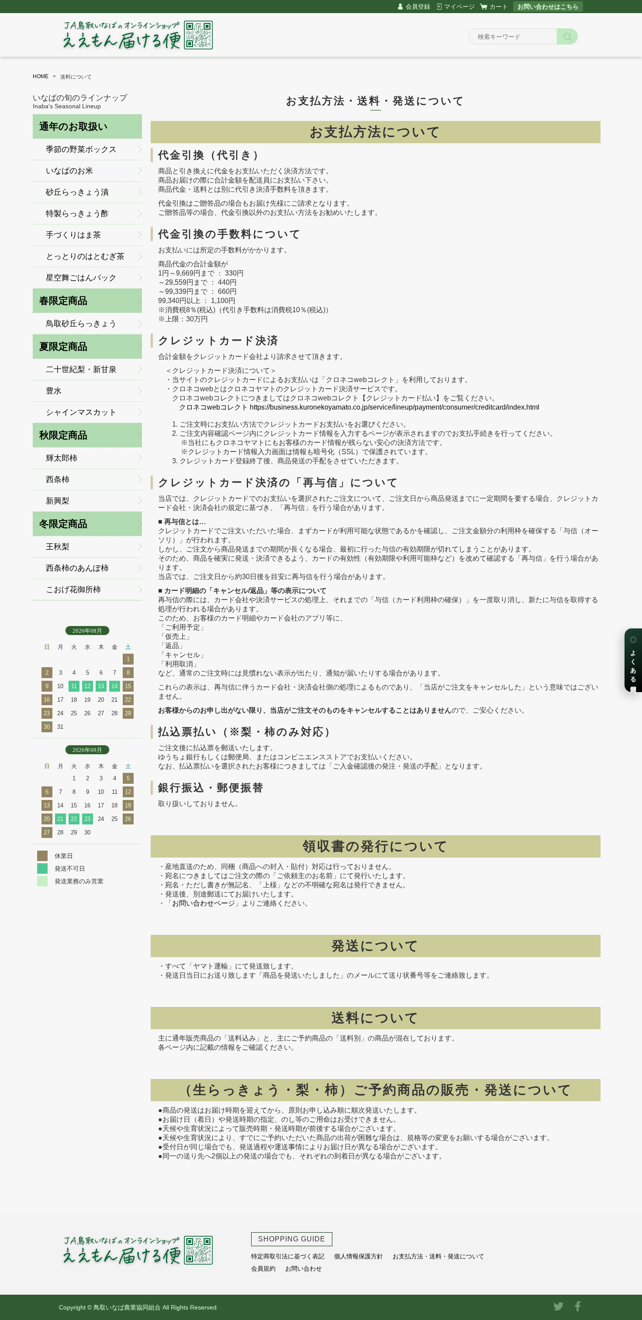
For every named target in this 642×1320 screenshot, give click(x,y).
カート (499, 6)
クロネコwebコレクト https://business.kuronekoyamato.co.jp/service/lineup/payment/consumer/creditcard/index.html (359, 407)
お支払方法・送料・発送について (438, 1256)
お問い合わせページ (203, 903)
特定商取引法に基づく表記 (287, 1256)
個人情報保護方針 (358, 1256)
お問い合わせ (303, 1268)
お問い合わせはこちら (548, 6)
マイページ (459, 6)
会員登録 (418, 6)
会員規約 (263, 1268)
